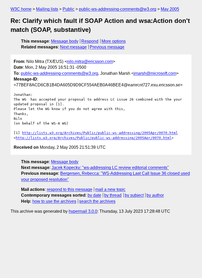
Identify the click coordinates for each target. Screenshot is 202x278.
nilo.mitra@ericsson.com (90, 61)
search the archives (97, 201)
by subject (134, 195)
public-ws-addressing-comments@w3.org (117, 9)
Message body (64, 41)
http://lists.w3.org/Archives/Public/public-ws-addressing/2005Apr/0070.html (100, 133)
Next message (73, 47)
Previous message (107, 47)
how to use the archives (54, 201)
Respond (89, 41)
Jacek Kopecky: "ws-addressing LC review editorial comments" (110, 167)
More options (114, 41)
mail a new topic (110, 189)
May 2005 (170, 9)
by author (155, 195)
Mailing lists (47, 9)
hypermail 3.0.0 (83, 211)
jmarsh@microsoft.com (155, 73)
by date (94, 195)
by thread (113, 195)
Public (68, 9)
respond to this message (69, 189)
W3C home (21, 9)
